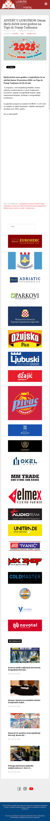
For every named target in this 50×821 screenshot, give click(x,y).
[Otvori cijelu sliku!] (25, 48)
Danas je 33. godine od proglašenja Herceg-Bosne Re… (24, 734)
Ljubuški (15, 33)
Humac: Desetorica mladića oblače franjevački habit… (24, 701)
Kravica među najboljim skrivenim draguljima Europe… (24, 669)
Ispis (22, 33)
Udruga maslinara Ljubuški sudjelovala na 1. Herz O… (20, 767)
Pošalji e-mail (31, 33)
